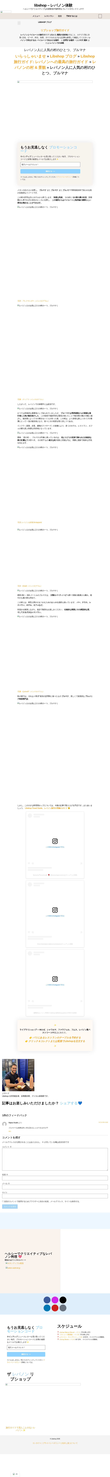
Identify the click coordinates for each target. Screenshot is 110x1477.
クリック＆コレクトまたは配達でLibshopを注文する (56, 1041)
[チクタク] (63, 1308)
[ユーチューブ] (55, 1308)
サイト (5, 1192)
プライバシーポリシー (64, 176)
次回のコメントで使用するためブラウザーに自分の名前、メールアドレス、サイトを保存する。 (42, 1201)
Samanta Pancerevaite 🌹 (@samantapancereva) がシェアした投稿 (55, 875)
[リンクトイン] (47, 1308)
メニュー (36, 16)
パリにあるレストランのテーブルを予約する (57, 1037)
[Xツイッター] (63, 1300)
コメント (7, 1147)
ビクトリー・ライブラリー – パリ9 (70, 1337)
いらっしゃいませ (30, 56)
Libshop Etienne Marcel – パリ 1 (69, 1332)
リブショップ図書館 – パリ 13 (69, 1334)
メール (6, 1183)
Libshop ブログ (45, 22)
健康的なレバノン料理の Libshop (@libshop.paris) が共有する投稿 (55, 1013)
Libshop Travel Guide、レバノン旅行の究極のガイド (46, 808)
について (74, 1443)
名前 (5, 1175)
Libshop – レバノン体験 (53, 5)
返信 (10, 1131)
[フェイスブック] (47, 1300)
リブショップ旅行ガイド (55, 30)
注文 (60, 16)
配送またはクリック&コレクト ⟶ (15, 1260)
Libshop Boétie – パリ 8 (66, 1339)
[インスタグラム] (55, 1300)
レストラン (49, 16)
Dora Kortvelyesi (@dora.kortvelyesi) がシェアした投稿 (55, 944)
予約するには (71, 16)
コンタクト (36, 1443)
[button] (100, 16)
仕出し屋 (65, 1443)
